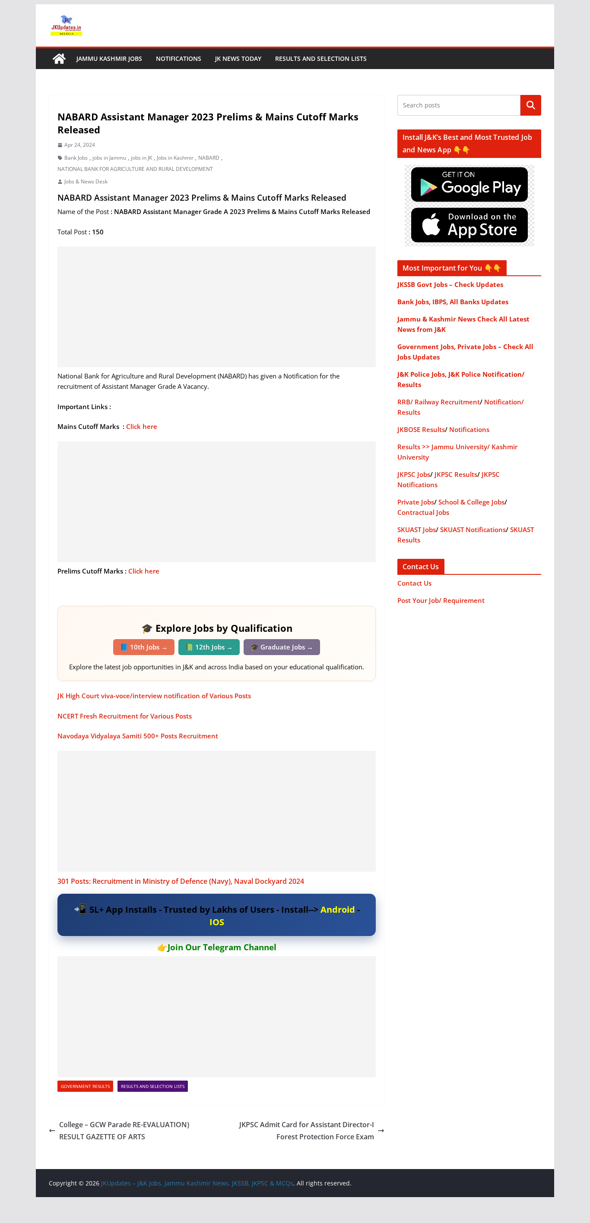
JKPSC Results (456, 474)
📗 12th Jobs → (209, 647)
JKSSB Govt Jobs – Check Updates (450, 284)
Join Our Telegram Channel (222, 947)
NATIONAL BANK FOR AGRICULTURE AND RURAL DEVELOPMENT (135, 169)
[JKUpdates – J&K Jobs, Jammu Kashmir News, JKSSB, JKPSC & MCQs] (59, 58)
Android (337, 909)
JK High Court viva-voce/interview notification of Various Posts (155, 695)
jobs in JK (141, 157)
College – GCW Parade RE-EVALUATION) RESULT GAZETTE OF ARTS (124, 1131)
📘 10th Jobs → (144, 647)
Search (530, 105)
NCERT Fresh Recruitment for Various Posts (124, 716)
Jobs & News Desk (86, 181)
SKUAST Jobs (416, 529)
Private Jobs (415, 502)
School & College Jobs (471, 502)
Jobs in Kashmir (175, 157)
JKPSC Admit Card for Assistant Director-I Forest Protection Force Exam (306, 1131)
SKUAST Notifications (473, 529)
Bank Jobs (76, 157)
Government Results (85, 1086)
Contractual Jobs (423, 512)
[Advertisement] (216, 306)
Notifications (178, 58)
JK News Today (238, 58)
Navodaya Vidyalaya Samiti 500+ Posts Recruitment (137, 735)
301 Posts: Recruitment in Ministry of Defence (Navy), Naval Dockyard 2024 (181, 881)
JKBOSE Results (421, 429)
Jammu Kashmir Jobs (109, 58)
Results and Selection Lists (321, 58)
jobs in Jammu (109, 157)
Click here (142, 426)
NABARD (208, 157)
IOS (216, 922)
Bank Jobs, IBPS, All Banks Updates (452, 301)
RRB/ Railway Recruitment (438, 401)
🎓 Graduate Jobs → (282, 647)
